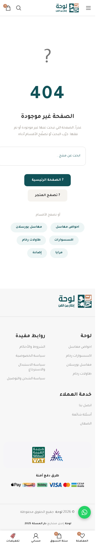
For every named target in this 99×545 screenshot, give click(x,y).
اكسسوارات (63, 240)
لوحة (58, 512)
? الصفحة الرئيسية (47, 180)
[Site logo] (67, 8)
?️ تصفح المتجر (47, 195)
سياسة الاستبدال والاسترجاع (31, 367)
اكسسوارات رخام (79, 356)
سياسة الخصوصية (30, 356)
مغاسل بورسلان (29, 227)
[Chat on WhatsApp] (84, 512)
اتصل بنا (85, 406)
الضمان (86, 424)
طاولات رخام (31, 240)
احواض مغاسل (67, 227)
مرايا (59, 253)
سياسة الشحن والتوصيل (26, 379)
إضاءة (37, 253)
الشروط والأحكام (32, 347)
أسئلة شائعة (82, 415)
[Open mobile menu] (88, 8)
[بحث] (18, 8)
